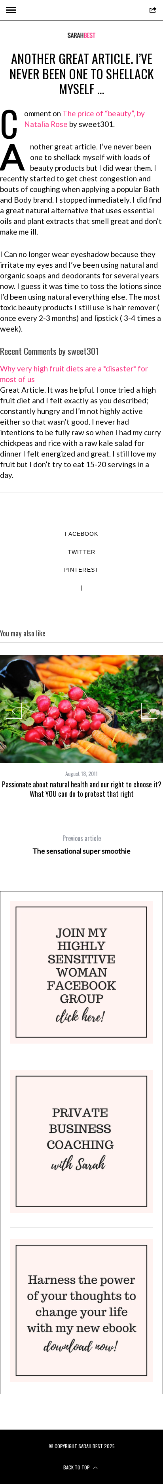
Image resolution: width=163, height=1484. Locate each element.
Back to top (77, 1467)
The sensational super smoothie (81, 844)
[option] (81, 726)
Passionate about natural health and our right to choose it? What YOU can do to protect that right (81, 789)
